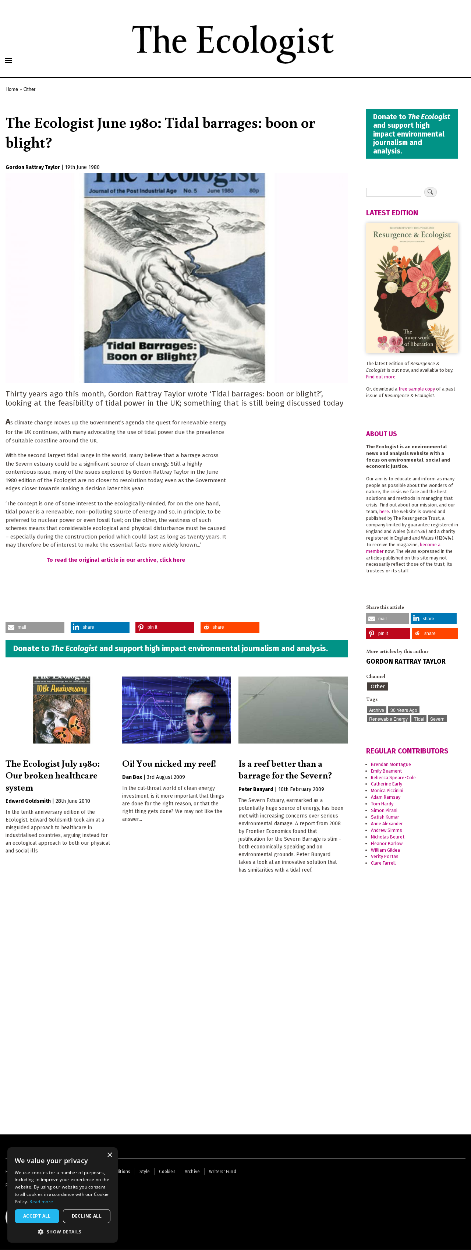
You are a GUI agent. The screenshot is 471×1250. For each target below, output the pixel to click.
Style (144, 1171)
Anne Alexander (387, 823)
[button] (35, 627)
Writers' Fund (222, 1171)
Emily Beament (386, 771)
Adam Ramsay (385, 797)
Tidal (419, 719)
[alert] (62, 1195)
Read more (41, 1201)
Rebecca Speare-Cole (393, 777)
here (384, 511)
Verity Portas (385, 856)
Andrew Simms (386, 830)
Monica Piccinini (387, 790)
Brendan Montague (391, 764)
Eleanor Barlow (387, 843)
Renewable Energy (388, 719)
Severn (437, 719)
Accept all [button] (37, 1216)
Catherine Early (386, 784)
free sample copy (417, 389)
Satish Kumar (385, 817)
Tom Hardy (382, 803)
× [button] (109, 1155)
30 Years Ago (403, 710)
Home (12, 88)
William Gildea (385, 850)
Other (29, 88)
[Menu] (8, 61)
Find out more (381, 376)
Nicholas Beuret (387, 837)
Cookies (167, 1171)
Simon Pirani (384, 810)
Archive (376, 710)
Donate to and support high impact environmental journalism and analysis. (170, 648)
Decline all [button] (87, 1216)
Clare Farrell (383, 863)
